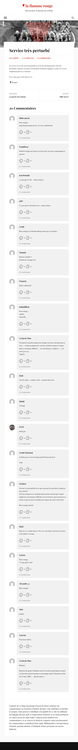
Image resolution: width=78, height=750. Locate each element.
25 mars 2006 (25, 392)
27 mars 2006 (25, 600)
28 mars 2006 (25, 652)
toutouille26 (24, 307)
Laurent (15, 58)
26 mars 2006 (25, 517)
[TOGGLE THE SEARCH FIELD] (72, 17)
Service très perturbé (29, 50)
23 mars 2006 (29, 58)
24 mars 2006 (25, 298)
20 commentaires (44, 58)
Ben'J (21, 526)
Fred (21, 375)
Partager (14, 82)
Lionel (21, 401)
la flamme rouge (39, 5)
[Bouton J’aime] (21, 132)
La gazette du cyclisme (17, 97)
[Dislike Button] (27, 132)
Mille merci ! (64, 97)
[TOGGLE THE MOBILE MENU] (5, 17)
